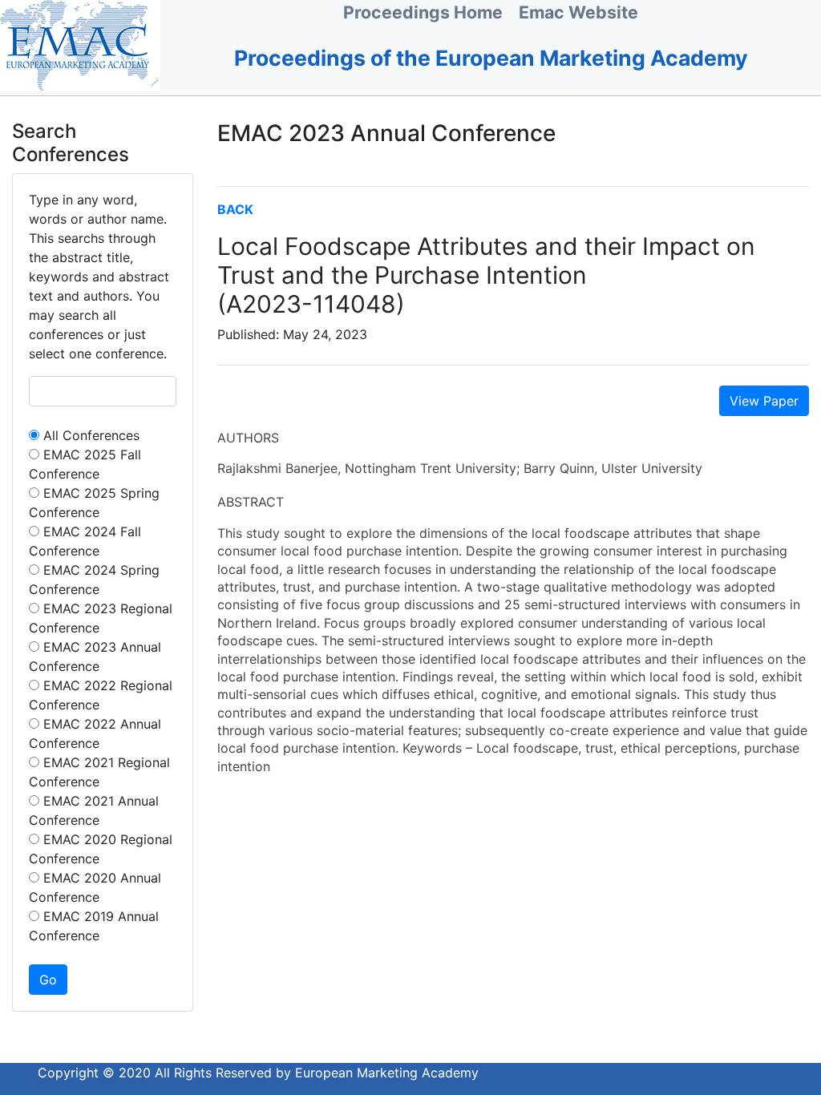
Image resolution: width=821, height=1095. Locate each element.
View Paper (764, 401)
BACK (235, 209)
